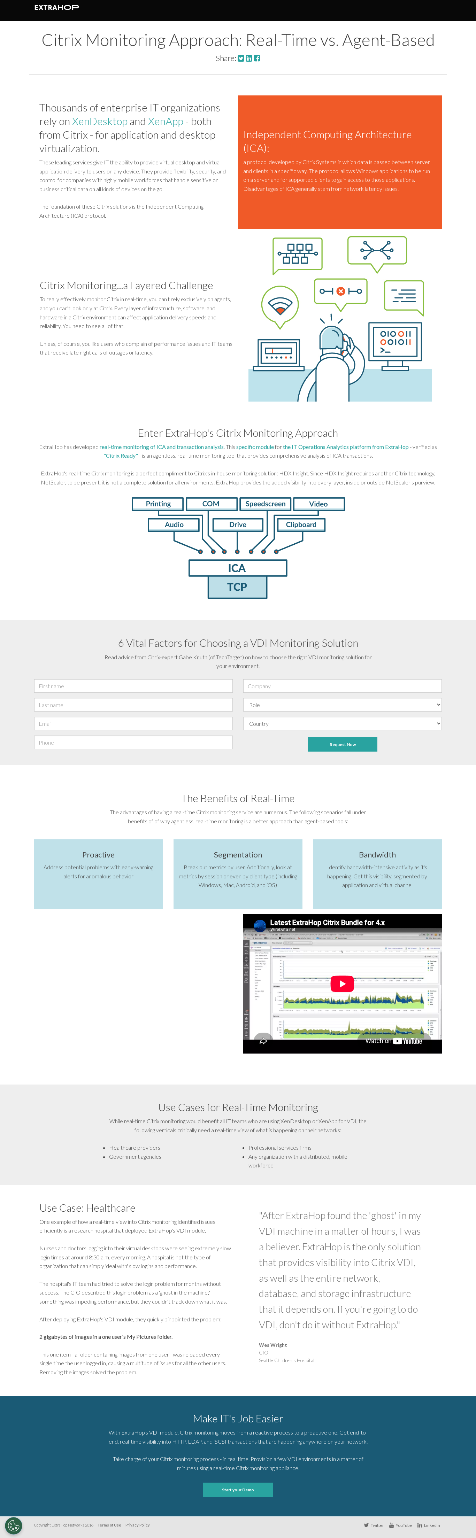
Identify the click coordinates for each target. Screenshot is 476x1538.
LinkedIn (431, 1525)
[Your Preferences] (13, 1526)
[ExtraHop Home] (61, 10)
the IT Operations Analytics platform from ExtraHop (346, 446)
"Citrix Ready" (120, 455)
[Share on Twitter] (241, 58)
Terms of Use (109, 1525)
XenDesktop (100, 121)
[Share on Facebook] (257, 58)
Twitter (377, 1525)
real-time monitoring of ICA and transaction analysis (162, 446)
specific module (255, 446)
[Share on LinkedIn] (249, 58)
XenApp (165, 121)
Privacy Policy (137, 1525)
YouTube (403, 1525)
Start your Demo (238, 1489)
